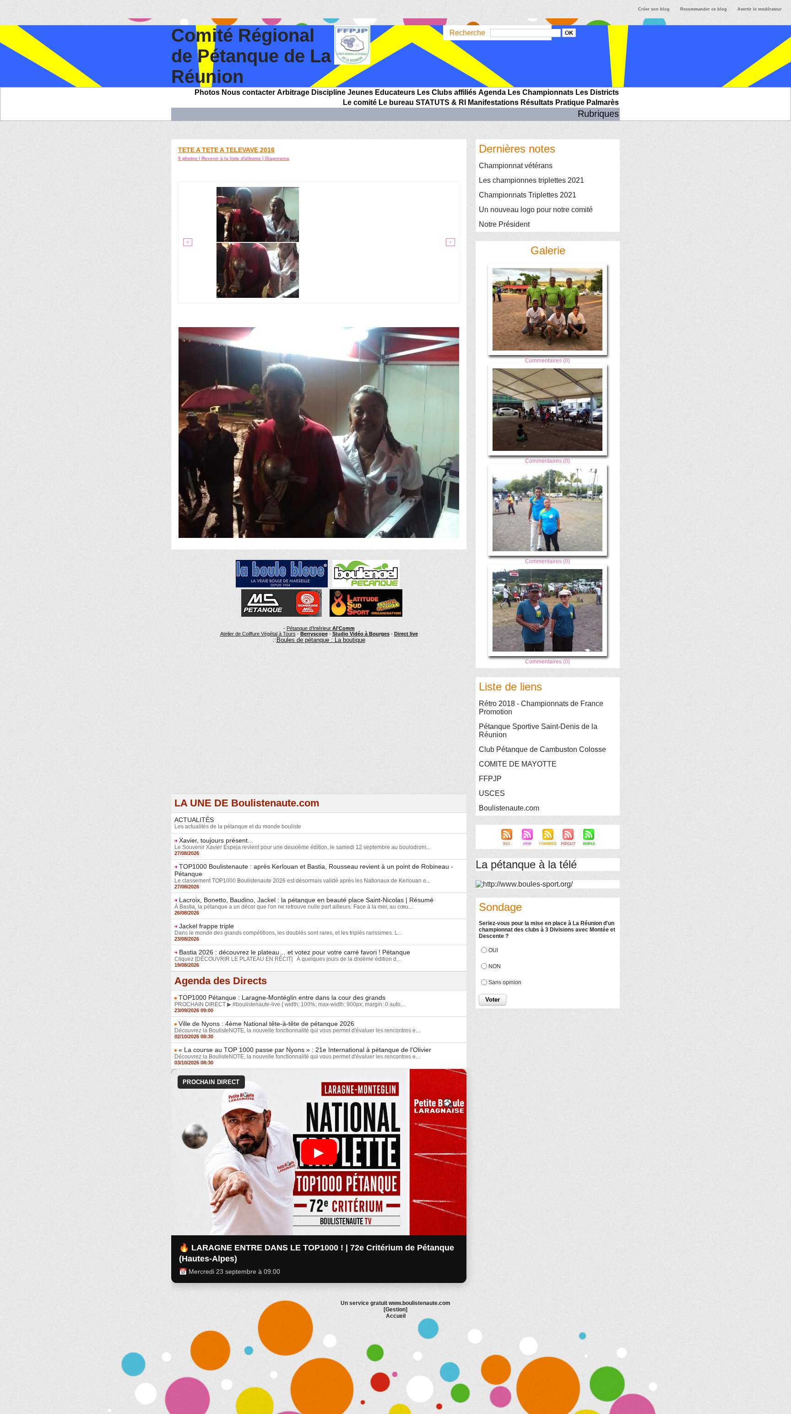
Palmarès (602, 102)
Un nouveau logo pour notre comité (536, 210)
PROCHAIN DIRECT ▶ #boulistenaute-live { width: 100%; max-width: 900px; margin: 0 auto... (289, 1004)
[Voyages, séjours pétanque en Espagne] (366, 592)
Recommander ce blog (703, 9)
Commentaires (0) (547, 360)
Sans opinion (504, 982)
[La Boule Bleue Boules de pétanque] (282, 562)
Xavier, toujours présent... (216, 840)
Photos (207, 92)
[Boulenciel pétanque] (366, 562)
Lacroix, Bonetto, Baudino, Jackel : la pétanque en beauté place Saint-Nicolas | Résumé (306, 900)
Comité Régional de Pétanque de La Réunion (251, 56)
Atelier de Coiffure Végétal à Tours (258, 633)
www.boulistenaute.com (419, 1303)
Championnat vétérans (516, 166)
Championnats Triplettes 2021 (527, 195)
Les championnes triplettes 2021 (531, 180)
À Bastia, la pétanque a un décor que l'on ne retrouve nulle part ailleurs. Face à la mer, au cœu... (293, 907)
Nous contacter (248, 92)
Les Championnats (541, 92)
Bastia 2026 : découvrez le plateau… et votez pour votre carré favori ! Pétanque (294, 952)
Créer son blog (654, 9)
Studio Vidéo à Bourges (361, 633)
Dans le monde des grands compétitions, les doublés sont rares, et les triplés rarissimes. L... (288, 933)
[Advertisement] (318, 729)
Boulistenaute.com (509, 808)
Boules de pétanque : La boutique (320, 639)
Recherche (468, 33)
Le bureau (396, 102)
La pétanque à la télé (526, 864)
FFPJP (490, 779)
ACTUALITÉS (194, 819)
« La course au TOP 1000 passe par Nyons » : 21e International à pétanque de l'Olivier (305, 1049)
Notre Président (504, 224)
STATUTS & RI (441, 102)
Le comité (360, 102)
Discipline (328, 92)
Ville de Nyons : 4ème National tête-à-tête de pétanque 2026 (266, 1023)
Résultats (536, 102)
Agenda (492, 92)
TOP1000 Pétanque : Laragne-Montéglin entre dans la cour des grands (282, 997)
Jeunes (360, 92)
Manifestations (493, 102)
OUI (493, 950)
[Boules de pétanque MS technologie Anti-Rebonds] (281, 592)
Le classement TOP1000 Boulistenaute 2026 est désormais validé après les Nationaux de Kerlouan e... (302, 880)
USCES (492, 793)
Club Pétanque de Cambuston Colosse (542, 749)
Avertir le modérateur (759, 9)
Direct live (406, 633)
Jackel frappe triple (206, 926)
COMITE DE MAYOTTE (518, 764)
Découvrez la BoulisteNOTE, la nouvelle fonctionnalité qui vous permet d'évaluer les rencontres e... (297, 1030)
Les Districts (597, 92)
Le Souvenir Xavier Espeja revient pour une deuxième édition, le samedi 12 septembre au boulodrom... (302, 847)
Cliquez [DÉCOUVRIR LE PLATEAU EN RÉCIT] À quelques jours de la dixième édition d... (287, 959)
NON (494, 966)
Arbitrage (293, 92)
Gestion (395, 1309)
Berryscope (314, 633)
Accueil (396, 1316)
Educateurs (395, 92)
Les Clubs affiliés (447, 92)
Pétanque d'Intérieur (321, 628)
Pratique (570, 102)
